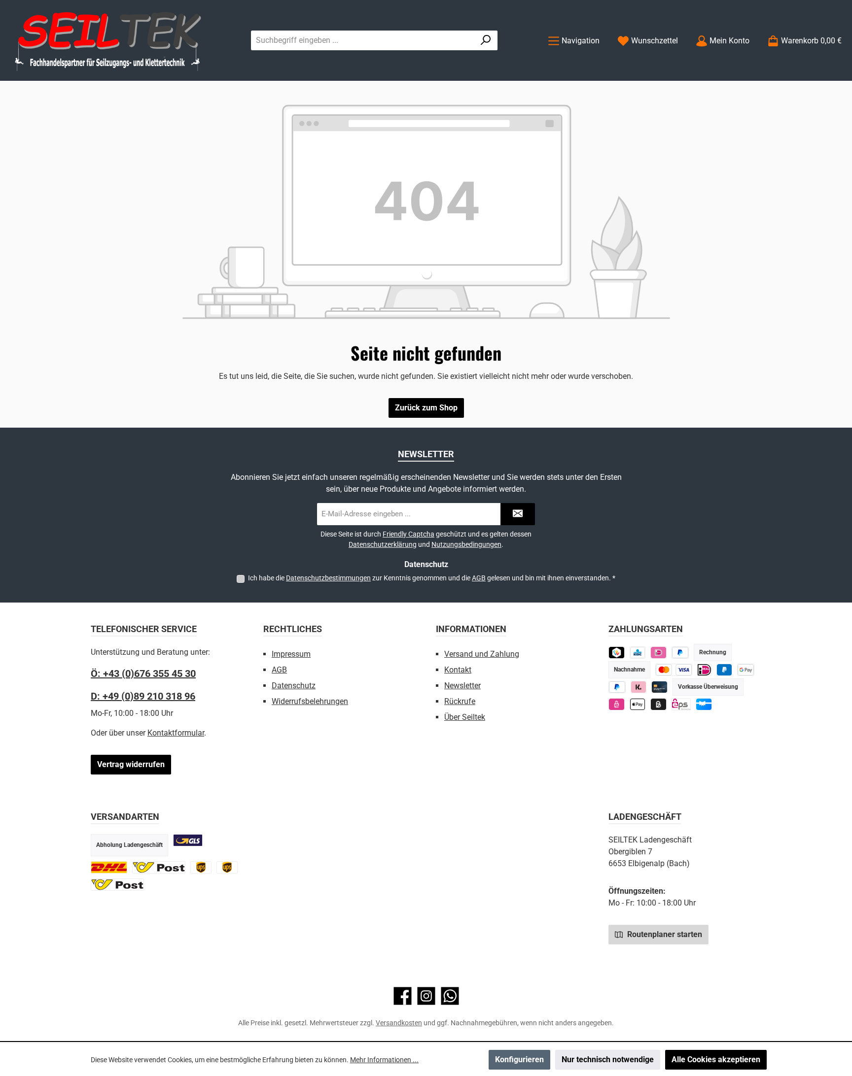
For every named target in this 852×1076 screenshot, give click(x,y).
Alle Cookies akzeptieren (716, 1059)
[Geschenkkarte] (704, 704)
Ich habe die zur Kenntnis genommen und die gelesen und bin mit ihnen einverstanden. (431, 578)
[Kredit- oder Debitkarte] (673, 670)
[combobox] (363, 40)
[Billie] (658, 704)
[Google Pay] (745, 670)
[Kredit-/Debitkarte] (659, 687)
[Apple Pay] (638, 704)
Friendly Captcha (408, 534)
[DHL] (109, 867)
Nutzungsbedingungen (466, 544)
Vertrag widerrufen (131, 764)
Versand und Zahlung (481, 654)
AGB (479, 578)
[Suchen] (485, 40)
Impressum (291, 654)
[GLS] (188, 840)
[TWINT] (616, 652)
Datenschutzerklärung (383, 544)
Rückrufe (459, 701)
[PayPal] (617, 687)
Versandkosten (399, 1023)
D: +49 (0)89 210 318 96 (143, 696)
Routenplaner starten (663, 934)
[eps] (616, 704)
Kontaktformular (175, 733)
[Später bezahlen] (680, 652)
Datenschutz (294, 685)
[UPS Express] (227, 867)
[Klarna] (639, 687)
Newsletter (462, 685)
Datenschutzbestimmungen (328, 578)
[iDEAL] (658, 652)
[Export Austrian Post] (117, 884)
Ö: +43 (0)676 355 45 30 (143, 673)
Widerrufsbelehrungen (310, 701)
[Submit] (517, 514)
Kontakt (457, 669)
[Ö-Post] (158, 867)
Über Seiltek (464, 717)
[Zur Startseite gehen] (108, 40)
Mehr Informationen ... (384, 1060)
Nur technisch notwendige (608, 1059)
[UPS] (201, 867)
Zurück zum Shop (426, 407)
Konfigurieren (519, 1059)
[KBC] (638, 652)
